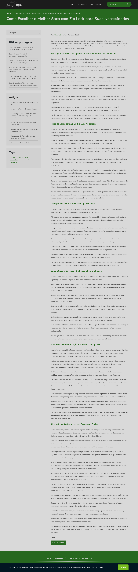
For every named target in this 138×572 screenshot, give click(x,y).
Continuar (123, 567)
